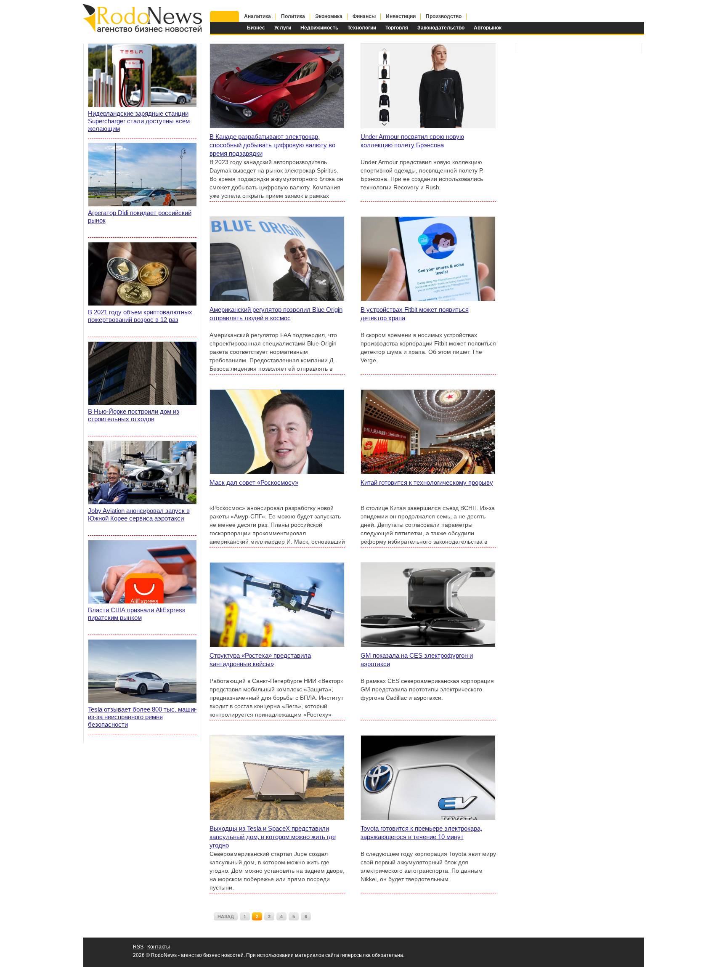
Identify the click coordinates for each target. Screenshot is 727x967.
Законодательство (440, 28)
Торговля (396, 28)
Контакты (158, 947)
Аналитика (257, 16)
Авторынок (487, 28)
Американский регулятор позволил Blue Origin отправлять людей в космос (276, 313)
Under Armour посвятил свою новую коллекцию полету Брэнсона (412, 141)
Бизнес (256, 28)
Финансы (364, 16)
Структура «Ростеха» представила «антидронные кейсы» (260, 659)
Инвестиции (401, 16)
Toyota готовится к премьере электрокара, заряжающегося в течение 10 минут (421, 832)
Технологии (362, 28)
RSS (138, 947)
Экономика (328, 16)
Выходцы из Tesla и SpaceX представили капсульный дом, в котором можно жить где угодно (273, 837)
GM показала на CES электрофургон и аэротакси (417, 659)
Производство (444, 16)
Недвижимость (319, 28)
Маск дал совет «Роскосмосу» (254, 482)
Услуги (282, 28)
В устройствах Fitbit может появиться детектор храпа (415, 313)
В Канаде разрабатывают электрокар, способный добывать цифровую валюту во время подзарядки (272, 145)
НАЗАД (226, 916)
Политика (293, 16)
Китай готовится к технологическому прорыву (427, 482)
